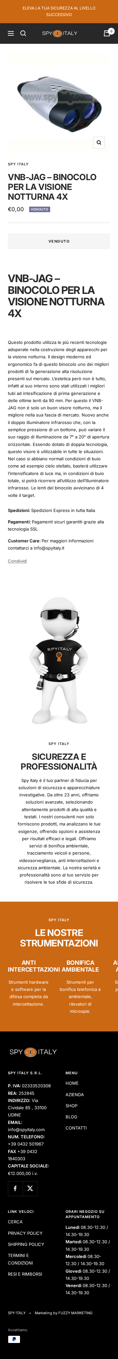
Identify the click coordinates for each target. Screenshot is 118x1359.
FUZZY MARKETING (75, 1313)
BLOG (71, 1116)
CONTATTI (76, 1127)
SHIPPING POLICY (26, 1244)
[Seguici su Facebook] (15, 1188)
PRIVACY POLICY (25, 1233)
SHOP (71, 1105)
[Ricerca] (23, 33)
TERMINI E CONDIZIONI (20, 1259)
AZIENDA (75, 1094)
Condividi (17, 561)
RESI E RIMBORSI (25, 1274)
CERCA (15, 1221)
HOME (72, 1083)
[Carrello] (107, 33)
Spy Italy (18, 164)
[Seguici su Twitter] (30, 1188)
